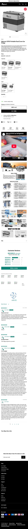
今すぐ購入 (14, 111)
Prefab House (4, 467)
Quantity (3, 94)
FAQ (2, 240)
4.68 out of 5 (17, 253)
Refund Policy (19, 523)
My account (3, 490)
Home (2, 39)
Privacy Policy (12, 523)
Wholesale (3, 500)
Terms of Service (12, 524)
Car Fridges (3, 465)
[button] (8, 257)
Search (2, 485)
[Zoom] (26, 33)
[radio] (4, 65)
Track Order (3, 489)
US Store (3, 475)
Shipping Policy (4, 524)
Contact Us (3, 499)
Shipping (3, 104)
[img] (4, 308)
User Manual (3, 487)
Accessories (3, 470)
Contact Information (21, 524)
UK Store (3, 477)
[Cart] (22, 4)
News (2, 495)
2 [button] (12, 424)
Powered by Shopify (5, 526)
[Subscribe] (23, 457)
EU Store (3, 479)
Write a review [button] (14, 268)
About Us (3, 497)
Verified (13, 300)
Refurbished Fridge (4, 469)
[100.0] (13, 295)
